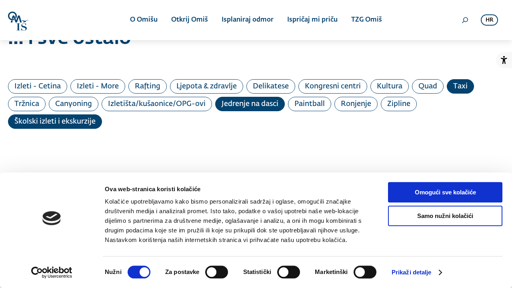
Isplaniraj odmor (248, 20)
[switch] (216, 272)
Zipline (398, 104)
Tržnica (26, 104)
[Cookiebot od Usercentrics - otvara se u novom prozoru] (52, 272)
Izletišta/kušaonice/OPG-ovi (157, 104)
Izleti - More (98, 86)
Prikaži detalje (412, 272)
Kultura (389, 86)
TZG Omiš (366, 20)
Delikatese (271, 86)
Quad (427, 86)
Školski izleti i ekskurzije (55, 121)
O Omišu (144, 20)
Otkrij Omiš (189, 20)
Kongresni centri (333, 86)
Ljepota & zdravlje (206, 86)
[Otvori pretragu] (465, 20)
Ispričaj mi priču (312, 20)
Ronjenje (356, 104)
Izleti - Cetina (37, 86)
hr (489, 20)
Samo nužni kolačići (445, 215)
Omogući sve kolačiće (445, 192)
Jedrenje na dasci (250, 104)
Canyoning (73, 104)
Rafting (147, 86)
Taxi (460, 86)
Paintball (309, 104)
